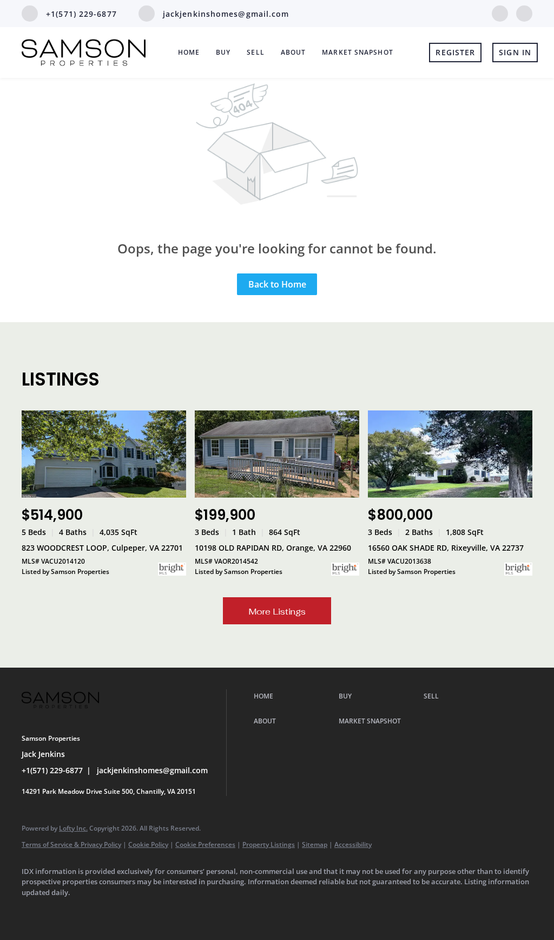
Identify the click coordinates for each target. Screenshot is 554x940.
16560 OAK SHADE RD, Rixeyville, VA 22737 (446, 548)
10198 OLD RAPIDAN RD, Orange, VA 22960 (273, 548)
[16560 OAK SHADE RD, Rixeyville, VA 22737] (450, 454)
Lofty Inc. (73, 828)
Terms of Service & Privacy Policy (71, 844)
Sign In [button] (515, 52)
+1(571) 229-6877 (52, 770)
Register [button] (455, 52)
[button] (293, 696)
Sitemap (314, 844)
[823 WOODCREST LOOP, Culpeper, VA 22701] (104, 454)
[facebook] (500, 12)
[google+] (524, 12)
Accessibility (353, 844)
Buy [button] (223, 52)
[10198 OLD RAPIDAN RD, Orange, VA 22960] (277, 454)
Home (189, 52)
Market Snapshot (357, 52)
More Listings (277, 611)
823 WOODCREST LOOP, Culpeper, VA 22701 (102, 548)
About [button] (293, 52)
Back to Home (277, 284)
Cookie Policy (148, 844)
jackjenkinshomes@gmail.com (152, 770)
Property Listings (268, 844)
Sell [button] (255, 52)
